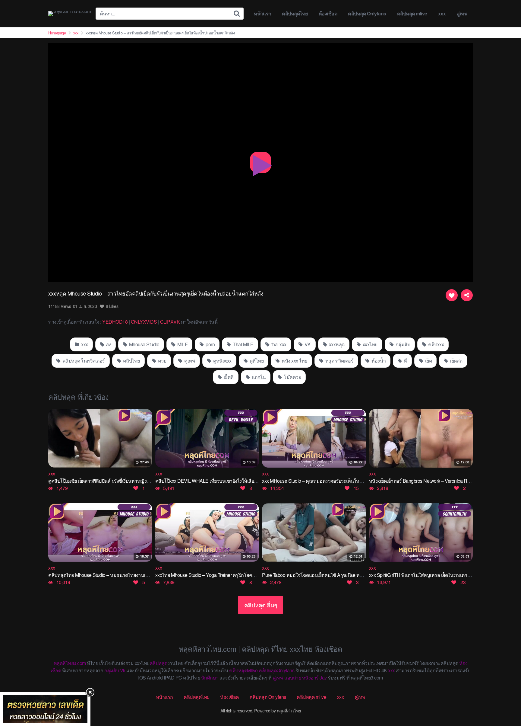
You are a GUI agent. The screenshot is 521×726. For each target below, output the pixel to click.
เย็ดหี (228, 376)
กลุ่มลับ (402, 344)
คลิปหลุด (158, 663)
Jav (323, 677)
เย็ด (428, 360)
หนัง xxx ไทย (294, 360)
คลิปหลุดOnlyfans (276, 670)
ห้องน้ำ (378, 360)
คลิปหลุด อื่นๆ (260, 605)
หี (405, 360)
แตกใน (258, 376)
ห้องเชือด (328, 13)
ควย (161, 360)
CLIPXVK (170, 321)
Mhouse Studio (143, 344)
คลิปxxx (435, 344)
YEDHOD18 (115, 321)
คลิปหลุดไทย (295, 13)
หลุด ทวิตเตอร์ (338, 360)
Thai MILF (242, 344)
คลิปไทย (131, 360)
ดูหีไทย (256, 360)
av (108, 344)
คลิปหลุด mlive (412, 13)
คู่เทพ (461, 13)
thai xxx (278, 344)
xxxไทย (369, 344)
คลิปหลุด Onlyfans (367, 13)
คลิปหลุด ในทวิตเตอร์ (83, 360)
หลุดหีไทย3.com (70, 663)
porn (210, 344)
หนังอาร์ (310, 677)
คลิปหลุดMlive (243, 670)
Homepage (57, 33)
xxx (442, 13)
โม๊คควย (292, 376)
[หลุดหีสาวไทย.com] (69, 13)
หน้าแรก (262, 13)
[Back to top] (504, 697)
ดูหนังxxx (222, 360)
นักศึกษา (210, 677)
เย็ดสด (456, 360)
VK (307, 344)
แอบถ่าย (292, 677)
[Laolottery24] (45, 709)
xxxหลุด (336, 344)
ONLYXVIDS (144, 321)
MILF (182, 344)
